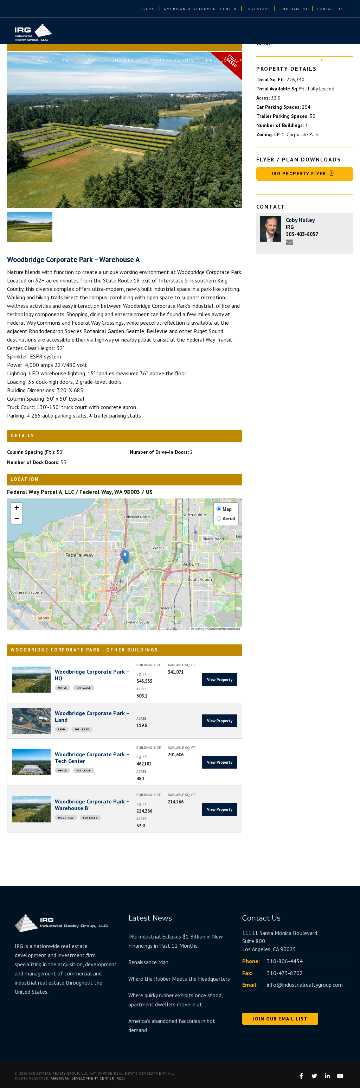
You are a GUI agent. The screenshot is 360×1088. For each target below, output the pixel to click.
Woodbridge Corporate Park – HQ (92, 675)
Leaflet (198, 628)
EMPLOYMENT (293, 9)
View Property (219, 679)
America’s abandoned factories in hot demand (171, 1025)
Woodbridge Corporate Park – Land (92, 716)
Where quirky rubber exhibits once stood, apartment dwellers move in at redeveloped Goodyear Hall (175, 1000)
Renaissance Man (148, 962)
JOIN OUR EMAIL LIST (280, 1019)
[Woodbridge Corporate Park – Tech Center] (31, 762)
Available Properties (280, 60)
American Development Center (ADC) (88, 1078)
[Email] (291, 243)
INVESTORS (258, 9)
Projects (220, 60)
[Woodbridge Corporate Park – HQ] (31, 680)
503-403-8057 (302, 234)
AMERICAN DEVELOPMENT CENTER (200, 9)
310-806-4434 (285, 961)
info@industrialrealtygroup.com (305, 984)
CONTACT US (330, 9)
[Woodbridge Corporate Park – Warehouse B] (31, 809)
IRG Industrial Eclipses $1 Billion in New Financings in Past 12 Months (175, 941)
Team (88, 60)
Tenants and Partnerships (151, 60)
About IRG (53, 60)
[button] (125, 557)
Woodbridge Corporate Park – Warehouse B (92, 805)
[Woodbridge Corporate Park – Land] (31, 721)
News (335, 60)
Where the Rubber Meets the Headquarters (179, 978)
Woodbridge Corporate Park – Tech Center (92, 757)
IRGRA (148, 9)
